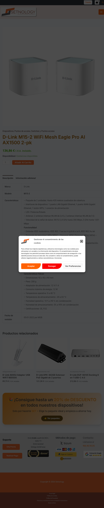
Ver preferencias (73, 266)
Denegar (52, 266)
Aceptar (31, 266)
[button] (81, 241)
